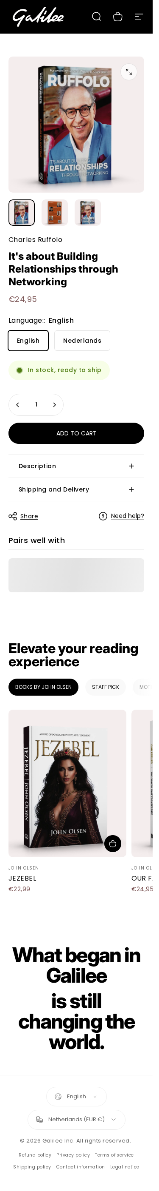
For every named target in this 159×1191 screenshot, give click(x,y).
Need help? (127, 516)
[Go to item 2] (55, 212)
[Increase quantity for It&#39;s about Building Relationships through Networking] (54, 404)
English (28, 340)
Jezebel (22, 878)
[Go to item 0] (21, 212)
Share (29, 516)
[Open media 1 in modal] (128, 71)
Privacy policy (73, 1155)
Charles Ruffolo (35, 239)
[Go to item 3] (88, 212)
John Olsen (23, 868)
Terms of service (114, 1155)
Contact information (80, 1167)
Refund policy (35, 1155)
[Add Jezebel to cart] (112, 843)
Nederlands (82, 340)
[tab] (43, 687)
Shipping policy (32, 1167)
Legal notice (124, 1167)
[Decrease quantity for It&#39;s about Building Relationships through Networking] (18, 404)
